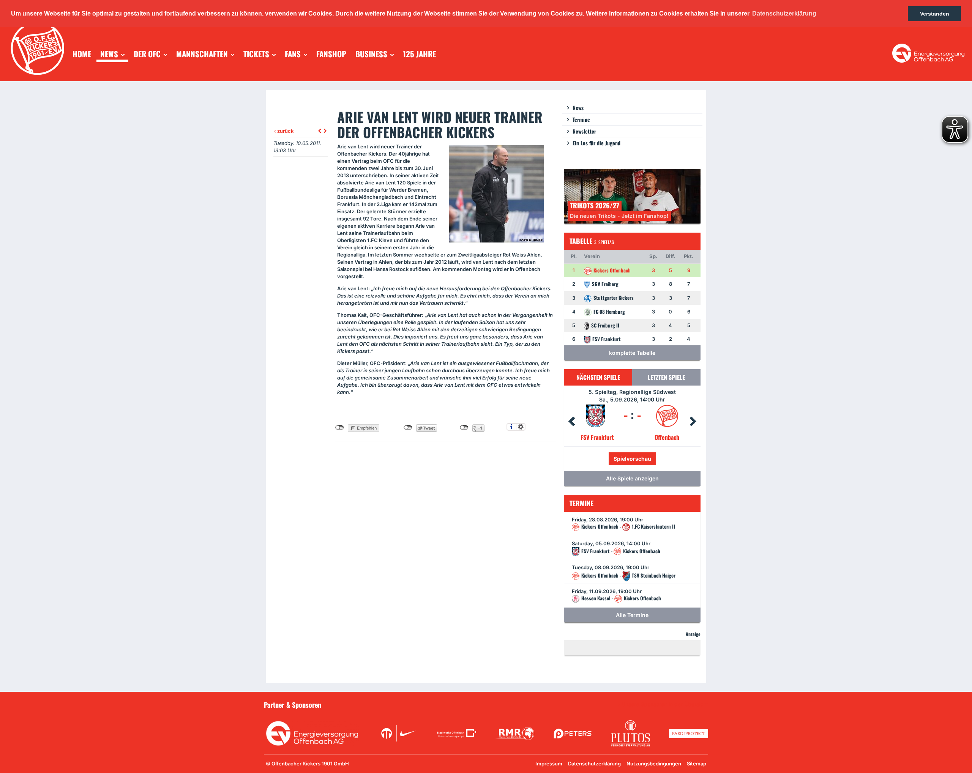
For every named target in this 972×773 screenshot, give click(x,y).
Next (693, 421)
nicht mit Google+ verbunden (464, 427)
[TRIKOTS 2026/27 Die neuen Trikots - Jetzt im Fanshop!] (632, 195)
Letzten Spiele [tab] (666, 377)
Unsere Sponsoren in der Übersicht (665, 704)
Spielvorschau (648, 458)
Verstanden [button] (934, 14)
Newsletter (584, 131)
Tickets (606, 458)
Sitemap (696, 763)
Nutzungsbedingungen (653, 763)
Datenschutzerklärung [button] (784, 13)
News (578, 108)
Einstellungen (520, 427)
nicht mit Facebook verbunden (339, 427)
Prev (571, 421)
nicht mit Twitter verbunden (408, 427)
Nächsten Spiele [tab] (598, 377)
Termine (581, 119)
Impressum (548, 763)
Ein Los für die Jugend (596, 143)
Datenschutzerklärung (594, 763)
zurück (284, 131)
